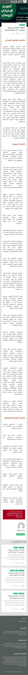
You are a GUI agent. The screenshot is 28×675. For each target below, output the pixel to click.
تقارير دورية (15, 547)
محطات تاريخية (22, 621)
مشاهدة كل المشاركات (20, 534)
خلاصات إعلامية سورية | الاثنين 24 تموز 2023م (16, 597)
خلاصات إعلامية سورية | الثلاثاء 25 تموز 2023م (16, 574)
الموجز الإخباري (21, 547)
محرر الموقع (13, 33)
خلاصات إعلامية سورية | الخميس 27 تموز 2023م (16, 551)
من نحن (24, 618)
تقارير (16, 570)
